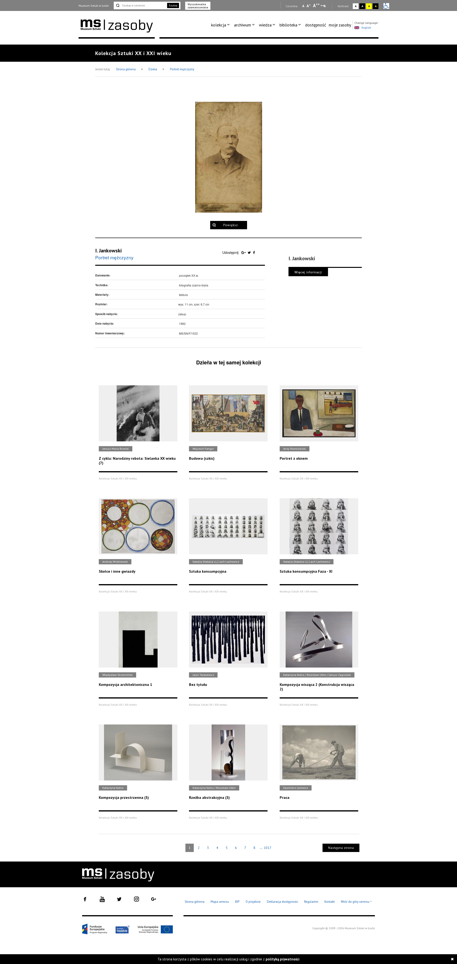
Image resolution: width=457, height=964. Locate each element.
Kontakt (329, 902)
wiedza (265, 25)
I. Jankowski (108, 250)
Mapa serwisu (220, 902)
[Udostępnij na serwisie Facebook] (254, 252)
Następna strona (341, 848)
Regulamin (311, 902)
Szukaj (173, 5)
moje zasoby (340, 25)
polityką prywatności (282, 959)
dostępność (315, 25)
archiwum (242, 25)
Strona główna (126, 69)
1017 (267, 848)
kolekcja (218, 25)
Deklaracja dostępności (282, 902)
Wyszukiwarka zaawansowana (198, 5)
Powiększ (230, 225)
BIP (237, 902)
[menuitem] (221, 25)
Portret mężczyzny (182, 69)
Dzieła (153, 69)
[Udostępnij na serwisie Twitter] (250, 252)
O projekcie (253, 902)
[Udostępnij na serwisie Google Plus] (244, 252)
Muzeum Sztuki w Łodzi (94, 5)
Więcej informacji (308, 272)
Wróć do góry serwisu (356, 902)
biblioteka (288, 25)
